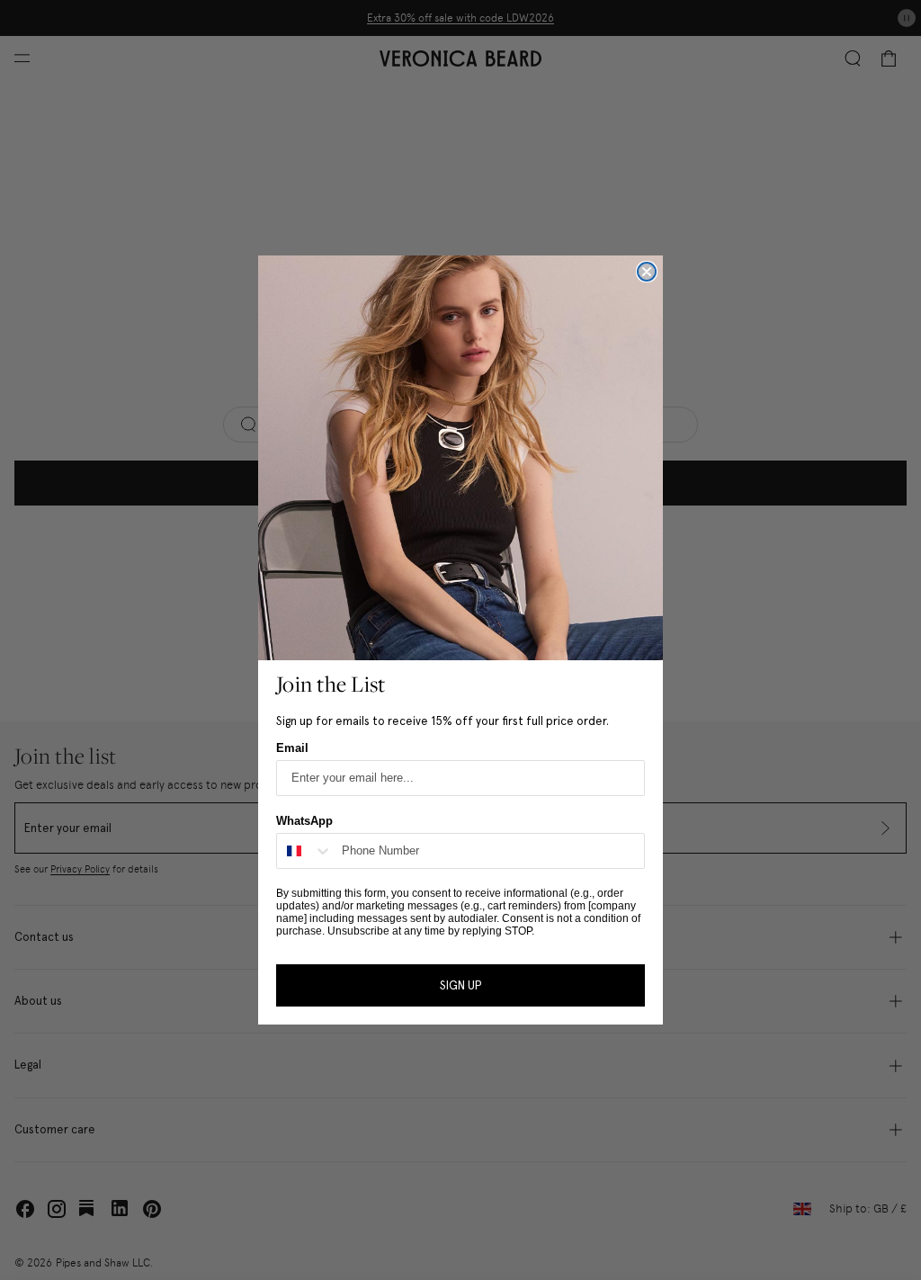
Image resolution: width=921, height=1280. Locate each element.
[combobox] (305, 851)
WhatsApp (304, 821)
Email (292, 748)
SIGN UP (460, 985)
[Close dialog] (647, 272)
